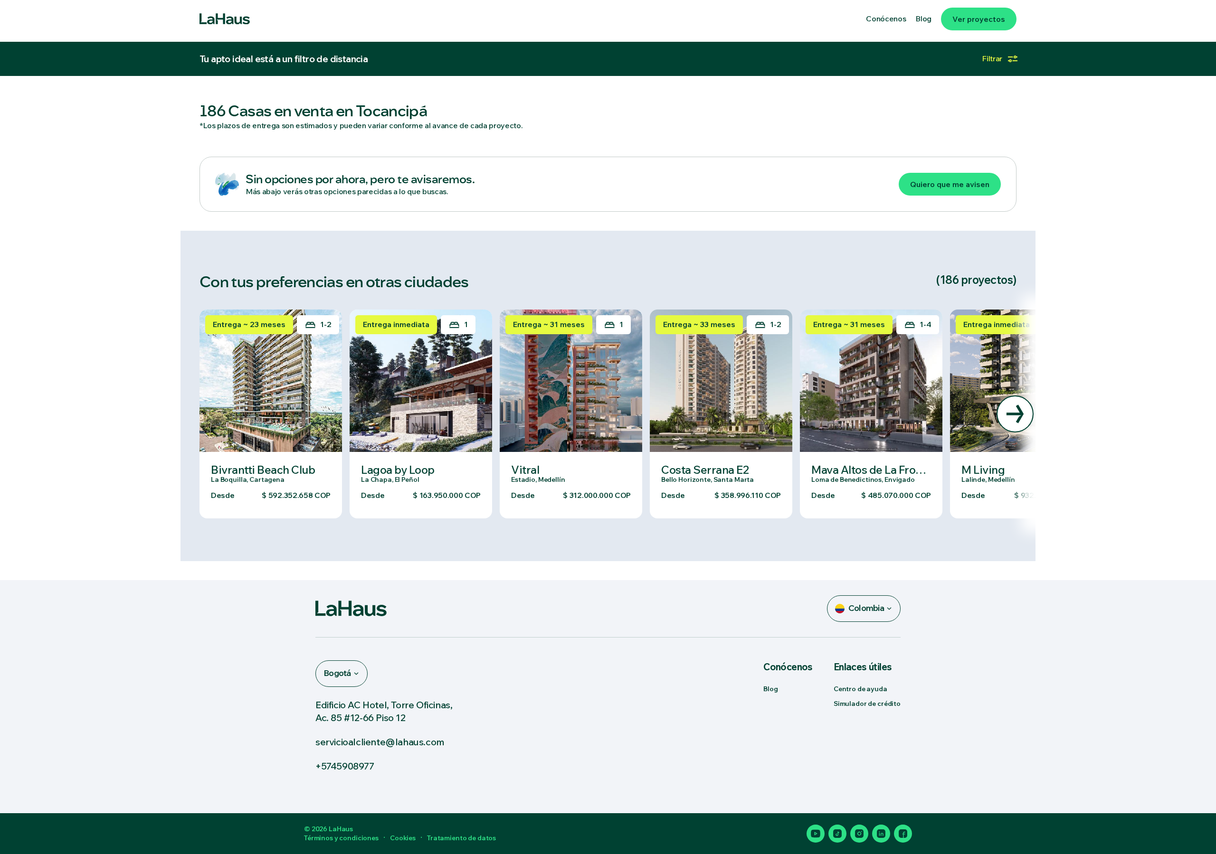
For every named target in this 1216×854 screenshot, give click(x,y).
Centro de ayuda (860, 689)
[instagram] (859, 834)
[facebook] (903, 834)
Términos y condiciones (341, 838)
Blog (770, 689)
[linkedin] (881, 834)
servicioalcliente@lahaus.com (380, 742)
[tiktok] (837, 834)
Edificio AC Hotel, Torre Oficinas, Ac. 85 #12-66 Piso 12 (383, 711)
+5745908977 (344, 766)
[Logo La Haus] (225, 19)
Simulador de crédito (867, 703)
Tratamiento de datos (461, 838)
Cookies (403, 838)
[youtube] (816, 834)
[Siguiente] (1015, 414)
